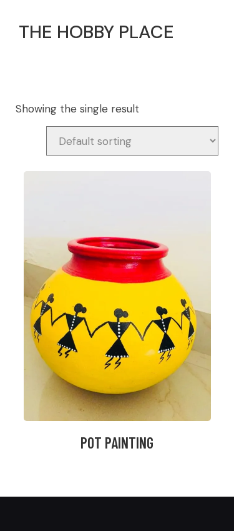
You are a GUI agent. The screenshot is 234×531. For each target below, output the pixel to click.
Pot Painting (117, 443)
